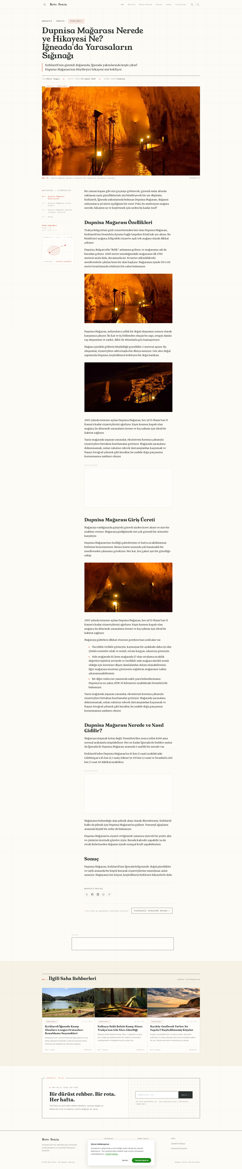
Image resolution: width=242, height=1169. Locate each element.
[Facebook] (92, 894)
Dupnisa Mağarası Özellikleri (53, 197)
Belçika (131, 4)
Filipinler (180, 4)
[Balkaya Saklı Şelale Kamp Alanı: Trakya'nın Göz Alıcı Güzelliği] (121, 1003)
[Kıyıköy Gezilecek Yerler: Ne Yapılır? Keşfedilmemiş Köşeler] (173, 1003)
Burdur (159, 4)
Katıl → (185, 1095)
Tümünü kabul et (141, 1160)
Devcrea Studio (194, 1162)
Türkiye (60, 21)
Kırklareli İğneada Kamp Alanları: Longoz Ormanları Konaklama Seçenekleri (64, 1030)
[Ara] (198, 4)
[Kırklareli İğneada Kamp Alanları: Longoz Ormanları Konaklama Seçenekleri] (68, 1003)
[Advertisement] (128, 487)
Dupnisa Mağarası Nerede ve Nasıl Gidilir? (57, 211)
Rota (58, 4)
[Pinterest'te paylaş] (169, 277)
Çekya (169, 4)
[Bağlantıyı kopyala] (109, 894)
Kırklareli (76, 21)
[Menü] (44, 4)
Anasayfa (47, 21)
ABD (122, 4)
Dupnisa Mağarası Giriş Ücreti (56, 204)
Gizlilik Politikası (178, 1143)
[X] (86, 894)
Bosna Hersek (145, 4)
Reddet (125, 1160)
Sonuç (47, 217)
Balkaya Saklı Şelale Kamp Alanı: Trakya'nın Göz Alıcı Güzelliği (120, 1028)
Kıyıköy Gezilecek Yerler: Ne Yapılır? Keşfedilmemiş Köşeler (171, 1028)
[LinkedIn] (98, 894)
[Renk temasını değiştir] (192, 4)
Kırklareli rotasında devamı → (152, 910)
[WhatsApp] (103, 894)
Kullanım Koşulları (179, 1148)
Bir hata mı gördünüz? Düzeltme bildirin (106, 911)
